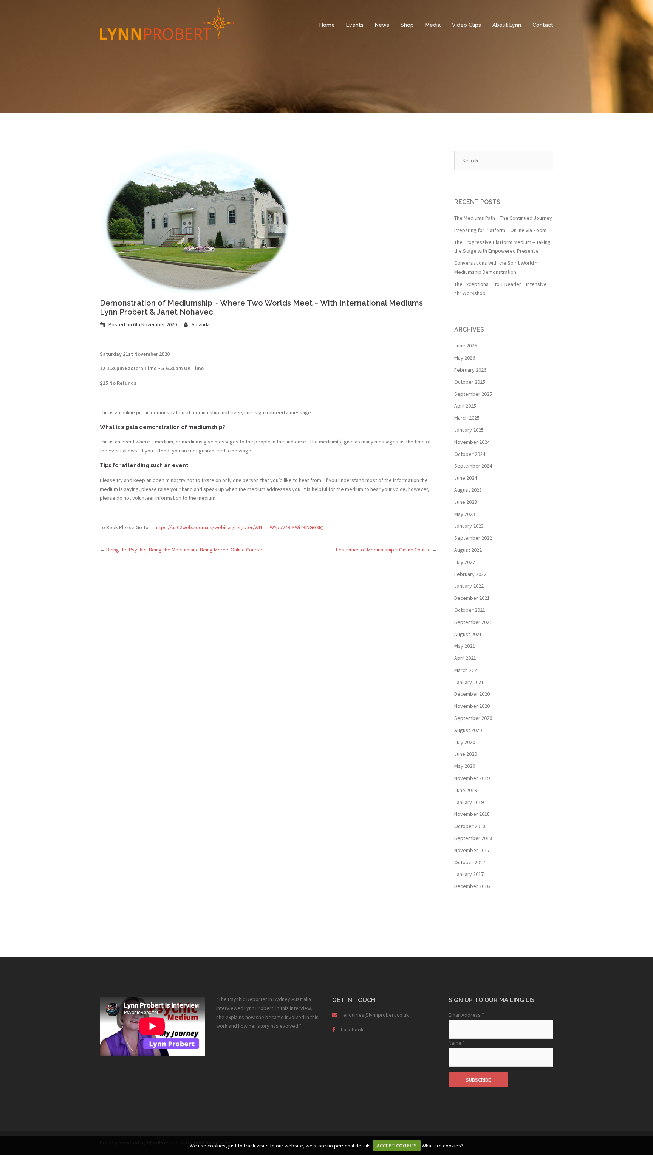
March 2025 (467, 417)
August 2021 (468, 634)
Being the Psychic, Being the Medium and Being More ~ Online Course (181, 549)
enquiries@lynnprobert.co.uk (376, 1014)
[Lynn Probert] (167, 23)
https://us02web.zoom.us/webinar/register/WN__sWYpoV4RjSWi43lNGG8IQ (239, 527)
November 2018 (472, 814)
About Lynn (506, 25)
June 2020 (465, 753)
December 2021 (472, 597)
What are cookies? (442, 1145)
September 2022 (473, 537)
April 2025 (465, 405)
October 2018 (469, 826)
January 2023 (469, 525)
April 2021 (465, 658)
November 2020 (472, 706)
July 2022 (464, 562)
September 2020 (473, 718)
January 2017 (469, 874)
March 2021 (467, 670)
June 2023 (465, 502)
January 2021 (469, 682)
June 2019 (465, 790)
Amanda (201, 324)
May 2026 (464, 357)
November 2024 (472, 442)
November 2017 (472, 850)
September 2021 (473, 622)
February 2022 (470, 574)
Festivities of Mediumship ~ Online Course (386, 549)
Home (327, 25)
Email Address (466, 1014)
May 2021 (464, 645)
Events (355, 25)
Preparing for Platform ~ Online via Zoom (500, 230)
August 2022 (468, 550)
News (382, 25)
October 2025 (469, 381)
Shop (407, 25)
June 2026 (465, 345)
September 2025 (473, 394)
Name (457, 1042)
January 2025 (469, 429)
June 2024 (465, 477)
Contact (542, 25)
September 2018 (473, 838)
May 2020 (464, 766)
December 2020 (472, 693)
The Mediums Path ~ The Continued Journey (503, 218)
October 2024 (469, 454)
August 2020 (468, 730)
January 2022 (469, 585)
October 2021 (469, 610)
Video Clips (466, 25)
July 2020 (464, 742)
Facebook (352, 1029)
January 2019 (469, 802)
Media (433, 25)
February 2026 (470, 369)
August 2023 (468, 489)
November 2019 (472, 778)
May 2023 (464, 514)
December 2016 (472, 886)
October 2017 (469, 862)
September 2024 (473, 465)
